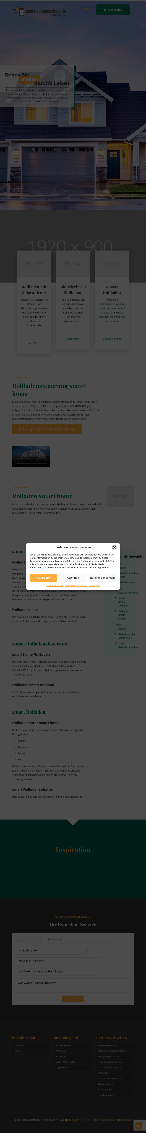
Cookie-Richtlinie (55, 585)
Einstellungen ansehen (102, 577)
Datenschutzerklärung (76, 585)
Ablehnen (73, 577)
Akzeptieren (43, 577)
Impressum (94, 585)
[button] (114, 547)
